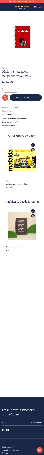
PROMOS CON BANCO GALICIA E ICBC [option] (22, 1)
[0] (35, 7)
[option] (22, 37)
